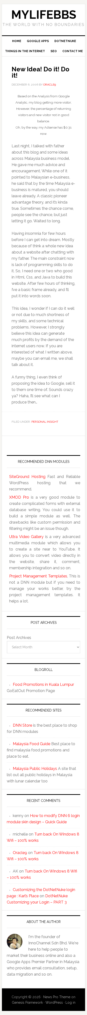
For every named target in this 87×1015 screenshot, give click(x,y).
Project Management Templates (38, 576)
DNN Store (22, 725)
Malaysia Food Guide (31, 744)
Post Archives (19, 637)
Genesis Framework (27, 1002)
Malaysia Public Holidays (35, 768)
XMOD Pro (19, 497)
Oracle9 (20, 852)
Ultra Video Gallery (26, 536)
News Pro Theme (56, 997)
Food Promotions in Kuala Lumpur (43, 684)
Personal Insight (44, 421)
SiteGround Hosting (27, 476)
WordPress (54, 1002)
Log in (70, 1002)
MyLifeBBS (43, 14)
